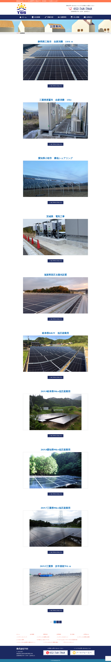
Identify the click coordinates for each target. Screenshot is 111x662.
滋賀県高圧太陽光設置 (55, 274)
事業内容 (45, 634)
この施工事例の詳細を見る (55, 85)
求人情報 (72, 634)
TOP (17, 33)
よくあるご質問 (20, 639)
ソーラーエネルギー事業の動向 (50, 642)
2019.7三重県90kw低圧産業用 (55, 507)
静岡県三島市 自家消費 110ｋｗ (55, 41)
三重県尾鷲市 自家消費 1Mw (55, 99)
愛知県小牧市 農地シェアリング (55, 158)
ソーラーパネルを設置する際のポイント (26, 642)
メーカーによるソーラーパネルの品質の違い (67, 639)
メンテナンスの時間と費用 (83, 637)
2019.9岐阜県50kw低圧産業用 (55, 391)
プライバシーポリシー (68, 642)
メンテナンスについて (21, 637)
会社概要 (32, 634)
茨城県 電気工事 (55, 216)
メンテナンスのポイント (62, 637)
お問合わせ (86, 634)
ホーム (18, 634)
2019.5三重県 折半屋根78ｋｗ (55, 566)
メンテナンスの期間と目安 (43, 637)
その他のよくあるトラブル (43, 639)
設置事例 (59, 634)
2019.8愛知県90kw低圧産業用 (55, 449)
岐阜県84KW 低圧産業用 (55, 333)
